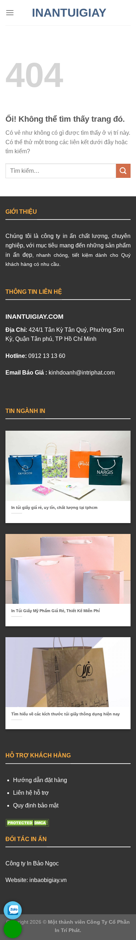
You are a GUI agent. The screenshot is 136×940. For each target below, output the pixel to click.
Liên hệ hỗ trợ (31, 793)
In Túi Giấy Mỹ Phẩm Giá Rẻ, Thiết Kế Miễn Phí (55, 611)
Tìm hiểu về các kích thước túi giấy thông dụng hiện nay (65, 714)
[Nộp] (123, 171)
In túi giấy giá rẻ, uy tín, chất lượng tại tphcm (54, 507)
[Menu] (9, 12)
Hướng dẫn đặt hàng (40, 780)
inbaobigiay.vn (48, 880)
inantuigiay (68, 12)
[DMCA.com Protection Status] (27, 822)
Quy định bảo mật (35, 805)
